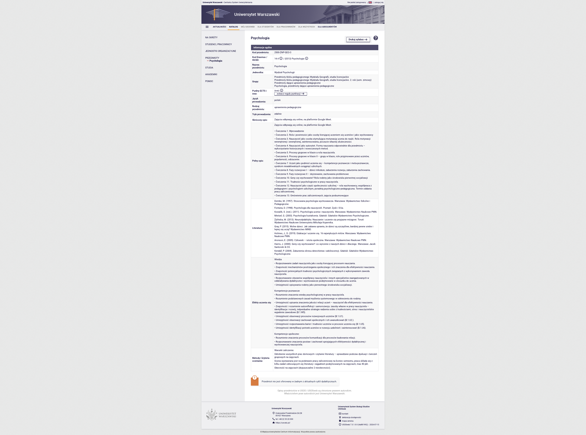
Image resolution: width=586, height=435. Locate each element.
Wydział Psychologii (284, 72)
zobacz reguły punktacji (289, 93)
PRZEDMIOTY (212, 58)
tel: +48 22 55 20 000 (284, 419)
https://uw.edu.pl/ (283, 423)
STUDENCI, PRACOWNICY (218, 44)
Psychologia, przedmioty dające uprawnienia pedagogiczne (304, 86)
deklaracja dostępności (351, 417)
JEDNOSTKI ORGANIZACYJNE (220, 51)
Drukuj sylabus (356, 39)
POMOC (209, 81)
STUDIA (209, 67)
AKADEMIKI (211, 74)
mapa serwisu (348, 421)
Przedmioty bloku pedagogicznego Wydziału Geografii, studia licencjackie (311, 77)
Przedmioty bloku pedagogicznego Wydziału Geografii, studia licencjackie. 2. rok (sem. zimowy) (322, 80)
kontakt (345, 414)
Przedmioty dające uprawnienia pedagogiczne (297, 83)
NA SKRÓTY (211, 37)
